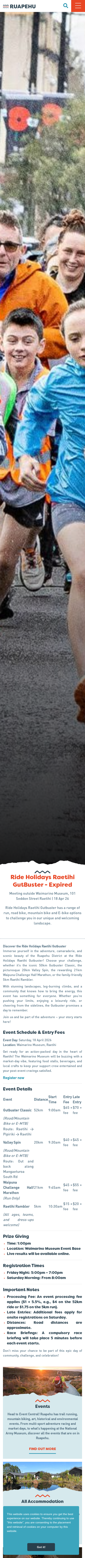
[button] (7, 1538)
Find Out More (42, 1449)
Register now (13, 1077)
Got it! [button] (41, 1547)
